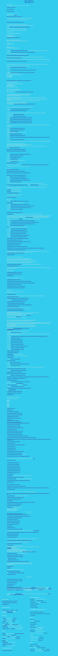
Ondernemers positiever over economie (17, 344)
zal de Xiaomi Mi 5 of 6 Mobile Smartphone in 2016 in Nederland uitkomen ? (22, 223)
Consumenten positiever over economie (17, 349)
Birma (34, 458)
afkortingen (4, 621)
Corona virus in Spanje (10, 11)
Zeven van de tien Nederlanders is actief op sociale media (20, 381)
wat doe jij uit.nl (9, 419)
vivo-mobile (9, 191)
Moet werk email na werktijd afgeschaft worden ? (19, 230)
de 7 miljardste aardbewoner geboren (13, 411)
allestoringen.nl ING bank (11, 360)
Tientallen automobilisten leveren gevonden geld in (15, 427)
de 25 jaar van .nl (10, 507)
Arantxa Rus (41, 637)
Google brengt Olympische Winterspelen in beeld (16, 572)
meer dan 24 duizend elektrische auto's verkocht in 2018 (24, 91)
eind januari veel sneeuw (12, 558)
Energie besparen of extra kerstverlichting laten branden (24, 588)
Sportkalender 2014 (10, 329)
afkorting (13, 621)
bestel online (32, 644)
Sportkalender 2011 (5, 604)
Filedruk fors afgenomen (11, 443)
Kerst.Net (3, 633)
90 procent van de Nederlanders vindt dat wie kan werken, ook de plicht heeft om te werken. (21, 437)
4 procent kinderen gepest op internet (13, 420)
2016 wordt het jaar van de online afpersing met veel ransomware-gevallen (23, 220)
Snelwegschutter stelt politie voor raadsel (13, 426)
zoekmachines (4, 625)
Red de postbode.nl (10, 545)
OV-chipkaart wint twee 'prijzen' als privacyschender (15, 477)
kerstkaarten (18, 636)
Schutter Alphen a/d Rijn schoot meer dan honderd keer (16, 444)
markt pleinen (7, 624)
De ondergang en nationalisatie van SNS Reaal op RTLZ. (16, 378)
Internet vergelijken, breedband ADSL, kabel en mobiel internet (40, 613)
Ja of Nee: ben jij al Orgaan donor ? (12, 352)
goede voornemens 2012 (11, 408)
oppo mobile (9, 189)
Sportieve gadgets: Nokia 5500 (7, 650)
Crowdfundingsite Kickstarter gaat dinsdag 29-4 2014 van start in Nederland (19, 304)
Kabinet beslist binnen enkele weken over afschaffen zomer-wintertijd (21, 117)
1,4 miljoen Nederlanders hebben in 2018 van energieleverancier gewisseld (22, 72)
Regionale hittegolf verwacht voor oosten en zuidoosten (19, 201)
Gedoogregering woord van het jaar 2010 (20, 514)
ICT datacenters (41, 589)
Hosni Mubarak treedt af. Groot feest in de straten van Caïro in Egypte (18, 480)
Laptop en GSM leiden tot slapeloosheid (13, 441)
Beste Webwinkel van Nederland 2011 (13, 464)
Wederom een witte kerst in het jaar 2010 (13, 522)
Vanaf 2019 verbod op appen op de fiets (19, 116)
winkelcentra (48, 649)
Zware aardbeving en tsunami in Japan (13, 472)
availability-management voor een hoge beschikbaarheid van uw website (18, 388)
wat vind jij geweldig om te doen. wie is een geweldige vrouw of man (18, 456)
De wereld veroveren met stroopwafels (17, 209)
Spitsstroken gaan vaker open (12, 429)
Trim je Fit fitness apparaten (11, 478)
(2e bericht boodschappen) (11, 449)
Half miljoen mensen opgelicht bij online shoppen (18, 236)
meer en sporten (18, 589)
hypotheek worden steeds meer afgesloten (14, 279)
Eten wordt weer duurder (11, 489)
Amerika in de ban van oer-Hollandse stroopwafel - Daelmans (21, 207)
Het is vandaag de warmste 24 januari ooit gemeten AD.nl (16, 171)
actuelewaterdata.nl (36, 530)
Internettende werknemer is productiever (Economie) (15, 451)
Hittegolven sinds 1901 (10, 254)
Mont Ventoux (32, 629)
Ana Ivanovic (40, 640)
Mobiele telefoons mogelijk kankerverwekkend (14, 432)
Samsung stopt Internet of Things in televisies (17, 225)
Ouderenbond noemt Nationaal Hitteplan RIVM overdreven (16, 149)
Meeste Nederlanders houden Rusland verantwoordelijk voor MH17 (18, 238)
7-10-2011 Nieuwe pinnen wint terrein (13, 462)
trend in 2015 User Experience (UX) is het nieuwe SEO (16, 286)
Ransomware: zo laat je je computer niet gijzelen (15, 212)
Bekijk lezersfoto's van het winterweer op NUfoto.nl (15, 556)
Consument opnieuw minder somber (17, 339)
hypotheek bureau (33, 602)
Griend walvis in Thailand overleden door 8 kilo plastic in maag (20, 154)
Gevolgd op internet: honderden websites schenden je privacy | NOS (18, 55)
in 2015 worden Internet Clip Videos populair (14, 264)
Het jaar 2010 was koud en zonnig (12, 519)
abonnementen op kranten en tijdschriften (13, 37)
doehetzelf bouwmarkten (41, 647)
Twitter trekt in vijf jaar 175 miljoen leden (13, 467)
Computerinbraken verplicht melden (13, 416)
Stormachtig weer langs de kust (16, 332)
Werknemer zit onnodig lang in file (12, 535)
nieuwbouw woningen (39, 600)
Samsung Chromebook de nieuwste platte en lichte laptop (16, 368)
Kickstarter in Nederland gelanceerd (13, 306)
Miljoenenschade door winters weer (13, 524)
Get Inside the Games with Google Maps (13, 571)
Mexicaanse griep (10, 585)
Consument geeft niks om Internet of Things (14, 284)
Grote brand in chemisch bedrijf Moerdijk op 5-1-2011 (15, 497)
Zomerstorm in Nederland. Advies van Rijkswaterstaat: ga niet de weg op (18, 241)
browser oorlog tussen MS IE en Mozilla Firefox (14, 454)
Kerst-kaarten (17, 638)
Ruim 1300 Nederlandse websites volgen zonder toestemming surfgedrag (23, 52)
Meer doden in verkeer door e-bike (15, 181)
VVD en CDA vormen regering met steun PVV (14, 543)
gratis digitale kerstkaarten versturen (13, 296)
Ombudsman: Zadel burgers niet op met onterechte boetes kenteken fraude (19, 281)
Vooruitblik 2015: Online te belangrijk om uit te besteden (16, 287)
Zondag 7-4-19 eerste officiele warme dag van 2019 (19, 50)
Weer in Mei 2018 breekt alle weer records (16, 155)
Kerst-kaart (4, 638)
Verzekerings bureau (33, 605)
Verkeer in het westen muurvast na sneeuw (29, 551)
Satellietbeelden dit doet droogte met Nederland (17, 135)
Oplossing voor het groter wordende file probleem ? (18, 176)
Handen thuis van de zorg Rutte (15, 362)
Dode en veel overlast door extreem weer (17, 347)
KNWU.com (32, 619)
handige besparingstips (10, 588)
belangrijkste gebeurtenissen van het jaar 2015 (14, 272)
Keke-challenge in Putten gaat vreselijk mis (17, 139)
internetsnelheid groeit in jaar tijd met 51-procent (15, 434)
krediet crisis (33, 587)
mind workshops (9, 475)
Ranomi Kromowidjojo (29, 217)
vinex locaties (32, 600)
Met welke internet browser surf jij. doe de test (14, 243)
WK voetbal (9, 547)
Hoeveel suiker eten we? (14, 161)
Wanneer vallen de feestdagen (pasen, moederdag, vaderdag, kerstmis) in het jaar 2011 (21, 502)
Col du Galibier (32, 631)
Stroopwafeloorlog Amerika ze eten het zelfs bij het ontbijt (20, 204)
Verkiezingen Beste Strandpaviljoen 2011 (13, 470)
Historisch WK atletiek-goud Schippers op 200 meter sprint (20, 235)
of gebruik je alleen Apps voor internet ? (13, 244)
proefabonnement (9, 611)
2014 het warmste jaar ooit (11, 294)
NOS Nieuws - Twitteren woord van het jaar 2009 (15, 580)
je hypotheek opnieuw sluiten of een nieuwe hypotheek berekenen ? (18, 298)
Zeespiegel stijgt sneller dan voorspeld (17, 386)
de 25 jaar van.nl (9, 525)
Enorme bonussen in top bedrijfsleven (39, 588)
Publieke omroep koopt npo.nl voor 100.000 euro (18, 370)
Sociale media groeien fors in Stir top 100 (13, 469)
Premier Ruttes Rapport (11, 495)
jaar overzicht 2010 (10, 514)
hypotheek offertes (44, 602)
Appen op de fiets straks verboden (18, 114)
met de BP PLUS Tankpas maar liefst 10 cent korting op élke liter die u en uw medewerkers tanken (23, 532)
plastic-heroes (9, 548)
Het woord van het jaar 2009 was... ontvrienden (14, 579)
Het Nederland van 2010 (11, 527)
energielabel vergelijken (34, 607)
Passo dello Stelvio (33, 627)
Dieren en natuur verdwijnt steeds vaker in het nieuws (15, 22)
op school (11, 594)
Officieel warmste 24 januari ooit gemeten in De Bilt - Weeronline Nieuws (18, 172)
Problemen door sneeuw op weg (13, 559)
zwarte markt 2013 (10, 357)
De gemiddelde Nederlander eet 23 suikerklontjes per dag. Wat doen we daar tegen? (35, 164)
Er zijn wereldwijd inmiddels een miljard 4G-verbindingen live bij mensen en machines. (24, 222)
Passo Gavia (32, 625)
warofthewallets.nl (10, 202)
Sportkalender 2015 (10, 275)
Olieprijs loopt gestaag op (11, 446)
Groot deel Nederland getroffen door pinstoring (14, 413)
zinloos (49, 593)
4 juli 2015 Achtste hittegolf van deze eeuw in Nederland (16, 249)
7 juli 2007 (4, 645)
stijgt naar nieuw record (19, 594)
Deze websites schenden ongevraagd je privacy (14, 57)
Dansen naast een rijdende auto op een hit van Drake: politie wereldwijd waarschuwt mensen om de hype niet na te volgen (30, 137)
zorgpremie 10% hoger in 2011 (12, 537)
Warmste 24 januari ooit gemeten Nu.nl (13, 169)
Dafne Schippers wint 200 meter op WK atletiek (18, 233)
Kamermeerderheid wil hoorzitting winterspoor (14, 517)
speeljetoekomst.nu (10, 354)
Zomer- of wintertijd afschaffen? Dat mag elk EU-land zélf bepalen (20, 119)
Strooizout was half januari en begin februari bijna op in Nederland (17, 561)
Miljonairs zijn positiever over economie (17, 342)
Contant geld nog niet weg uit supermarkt (13, 424)
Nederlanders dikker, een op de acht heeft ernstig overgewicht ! (17, 246)
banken (50, 588)
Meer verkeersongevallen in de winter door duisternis (19, 178)
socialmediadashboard (19, 383)
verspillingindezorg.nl (10, 355)
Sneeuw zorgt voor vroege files (12, 553)
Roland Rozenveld (33, 624)
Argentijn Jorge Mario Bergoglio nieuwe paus (18, 375)
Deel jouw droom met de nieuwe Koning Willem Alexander (19, 363)
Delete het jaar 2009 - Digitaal (12, 582)
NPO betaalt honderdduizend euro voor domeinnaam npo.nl (16, 373)
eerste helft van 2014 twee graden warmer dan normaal (16, 301)
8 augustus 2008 (5, 642)
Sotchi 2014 (29, 315)
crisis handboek (32, 615)
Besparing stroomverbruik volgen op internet (14, 418)
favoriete (5, 619)
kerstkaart (8, 636)
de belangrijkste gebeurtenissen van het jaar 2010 (15, 513)
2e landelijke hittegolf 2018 (14, 131)
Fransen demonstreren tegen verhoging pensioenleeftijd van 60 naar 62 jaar (19, 540)
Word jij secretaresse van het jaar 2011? (13, 505)
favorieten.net (13, 628)
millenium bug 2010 (10, 566)
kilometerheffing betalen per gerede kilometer (14, 587)
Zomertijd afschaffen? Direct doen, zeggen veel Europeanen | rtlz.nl (21, 122)
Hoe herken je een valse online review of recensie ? (19, 228)
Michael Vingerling (33, 622)
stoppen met (18, 593)
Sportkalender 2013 (10, 394)
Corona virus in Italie (10, 9)
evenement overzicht (12, 389)
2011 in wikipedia (10, 500)
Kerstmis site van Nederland (19, 633)
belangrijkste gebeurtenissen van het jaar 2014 (21, 328)
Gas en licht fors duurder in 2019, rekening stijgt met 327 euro (20, 108)
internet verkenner (15, 624)
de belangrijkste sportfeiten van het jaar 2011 (9, 602)
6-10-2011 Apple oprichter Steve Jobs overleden (15, 414)
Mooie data (4, 640)
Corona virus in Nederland (11, 7)
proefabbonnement (10, 612)
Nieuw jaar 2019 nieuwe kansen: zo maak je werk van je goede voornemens (19, 80)
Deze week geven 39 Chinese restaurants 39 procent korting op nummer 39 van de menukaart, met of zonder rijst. (29, 336)
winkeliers (43, 649)
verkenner (8, 628)
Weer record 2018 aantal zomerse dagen (16, 129)
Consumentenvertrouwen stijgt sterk (16, 341)
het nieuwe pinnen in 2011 (11, 460)
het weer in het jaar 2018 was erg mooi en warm (14, 16)
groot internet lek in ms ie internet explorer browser (15, 310)
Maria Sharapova (41, 638)
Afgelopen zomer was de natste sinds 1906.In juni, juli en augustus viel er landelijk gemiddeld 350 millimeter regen (18, 422)
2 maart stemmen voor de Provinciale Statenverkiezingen (16, 486)
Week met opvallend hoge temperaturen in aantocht (18, 67)
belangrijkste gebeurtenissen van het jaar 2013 (14, 391)
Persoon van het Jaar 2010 (11, 574)
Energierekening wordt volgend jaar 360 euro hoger (18, 110)
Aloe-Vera (36, 644)
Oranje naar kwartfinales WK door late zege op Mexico (16, 303)
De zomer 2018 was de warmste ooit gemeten (17, 128)
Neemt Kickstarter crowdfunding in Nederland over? (15, 308)
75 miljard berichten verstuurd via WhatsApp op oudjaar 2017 (16, 175)
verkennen (13, 619)
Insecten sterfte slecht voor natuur (15, 157)
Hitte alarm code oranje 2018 (14, 147)
